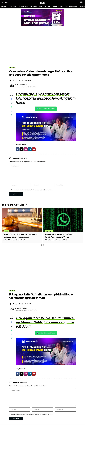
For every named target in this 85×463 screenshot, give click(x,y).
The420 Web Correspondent (53, 240)
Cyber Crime (8, 231)
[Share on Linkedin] (19, 80)
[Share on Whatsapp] (16, 80)
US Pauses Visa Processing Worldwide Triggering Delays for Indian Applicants (61, 235)
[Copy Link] (22, 80)
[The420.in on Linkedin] (30, 149)
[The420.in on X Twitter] (22, 149)
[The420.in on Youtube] (34, 149)
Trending (12, 67)
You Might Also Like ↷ (14, 204)
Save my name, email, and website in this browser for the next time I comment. (32, 189)
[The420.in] (42, 2)
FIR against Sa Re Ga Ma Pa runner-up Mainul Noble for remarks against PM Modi (45, 322)
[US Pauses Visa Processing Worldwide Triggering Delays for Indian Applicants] (63, 220)
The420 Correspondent (11, 240)
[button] (41, 245)
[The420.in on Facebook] (18, 149)
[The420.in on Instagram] (26, 149)
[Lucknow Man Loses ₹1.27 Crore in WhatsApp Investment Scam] (22, 220)
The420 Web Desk (22, 85)
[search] (77, 2)
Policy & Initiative (51, 231)
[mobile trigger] (3, 2)
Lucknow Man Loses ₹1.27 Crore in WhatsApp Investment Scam (18, 235)
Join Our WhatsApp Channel (46, 108)
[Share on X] (13, 80)
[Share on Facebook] (10, 80)
